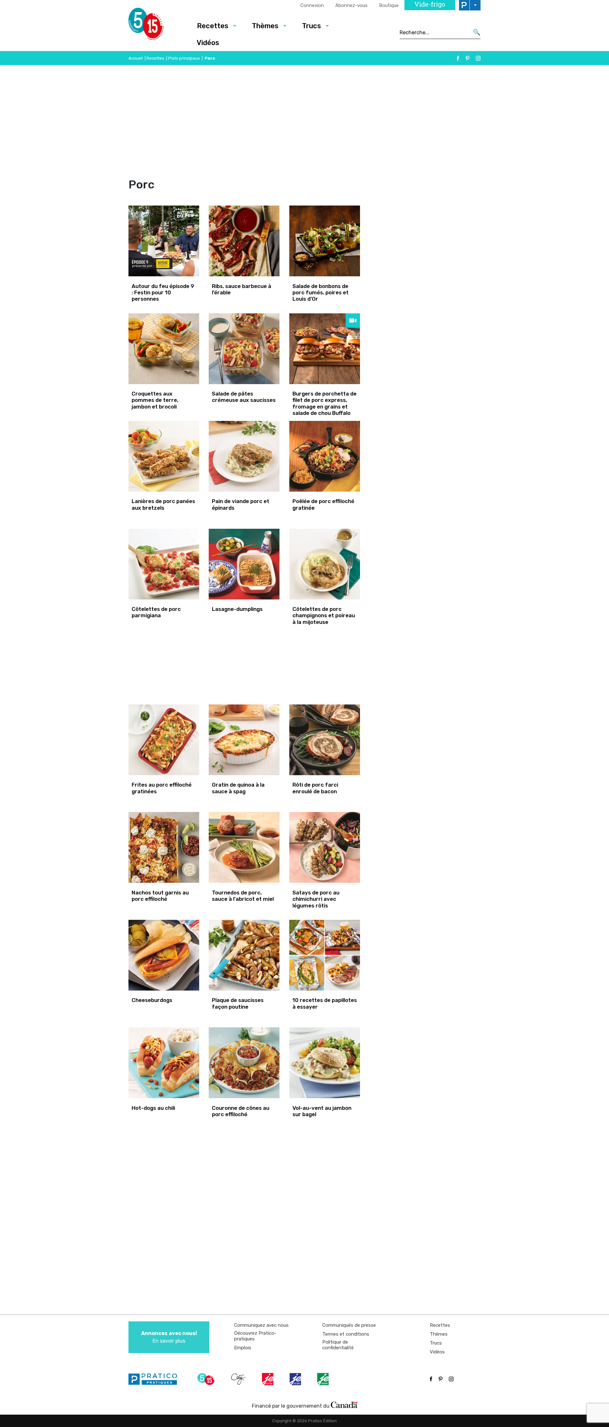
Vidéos (208, 42)
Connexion (312, 5)
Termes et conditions (345, 1334)
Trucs (311, 26)
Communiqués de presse (349, 1325)
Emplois (242, 1348)
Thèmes (265, 26)
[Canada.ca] (344, 1404)
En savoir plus (169, 1337)
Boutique (389, 5)
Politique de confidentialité (338, 1345)
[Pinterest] (467, 58)
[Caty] (239, 1379)
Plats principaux (184, 58)
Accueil (135, 58)
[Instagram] (478, 58)
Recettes (212, 26)
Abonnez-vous (351, 5)
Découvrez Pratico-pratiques (255, 1336)
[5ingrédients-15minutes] (206, 1379)
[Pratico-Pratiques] (155, 1379)
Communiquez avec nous (261, 1325)
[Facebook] (458, 58)
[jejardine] (323, 1379)
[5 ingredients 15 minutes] (156, 26)
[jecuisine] (268, 1379)
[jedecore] (296, 1379)
